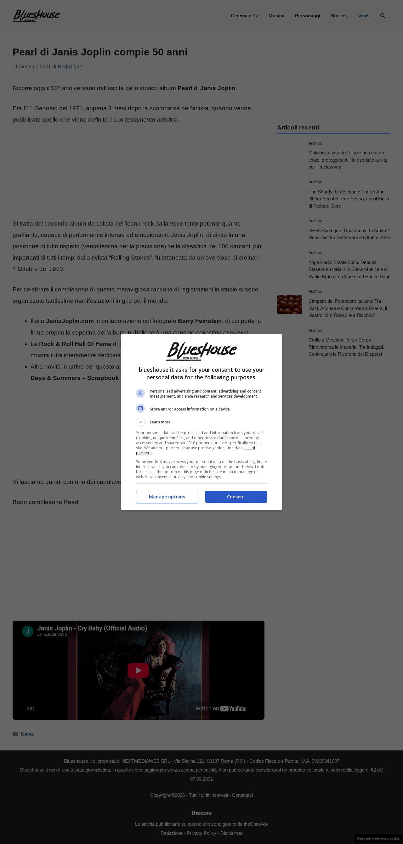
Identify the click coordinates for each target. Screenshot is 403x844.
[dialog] (201, 422)
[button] (201, 422)
